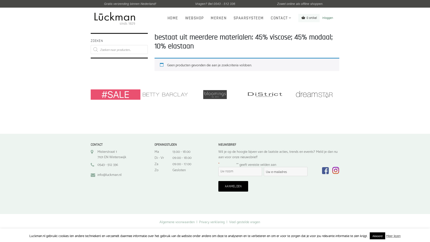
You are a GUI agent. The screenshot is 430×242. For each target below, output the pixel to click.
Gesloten (179, 169)
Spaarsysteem (249, 18)
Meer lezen (393, 235)
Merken (218, 18)
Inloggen (327, 17)
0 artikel (312, 17)
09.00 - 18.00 (181, 157)
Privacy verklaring (212, 221)
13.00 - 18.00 (181, 151)
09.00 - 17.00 (181, 163)
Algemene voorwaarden (177, 221)
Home (173, 18)
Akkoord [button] (377, 235)
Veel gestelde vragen (244, 221)
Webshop (194, 18)
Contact (279, 18)
